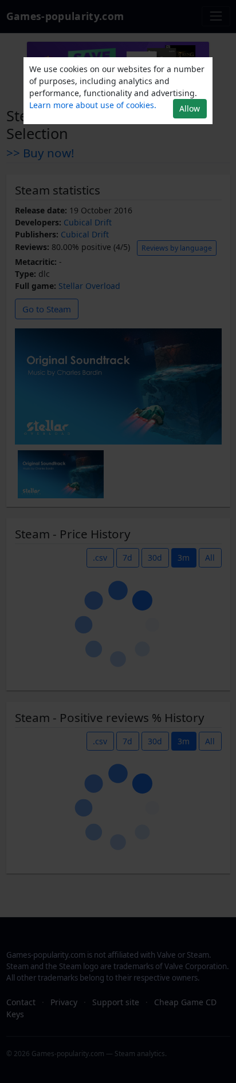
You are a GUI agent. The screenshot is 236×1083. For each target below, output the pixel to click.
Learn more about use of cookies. (92, 105)
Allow (189, 108)
